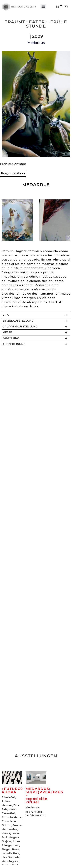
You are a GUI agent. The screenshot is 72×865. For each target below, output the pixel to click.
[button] (43, 6)
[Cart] (61, 6)
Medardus (36, 43)
